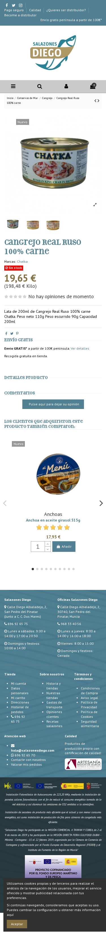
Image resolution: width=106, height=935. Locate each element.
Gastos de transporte (54, 704)
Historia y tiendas (53, 685)
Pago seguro (14, 10)
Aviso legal (89, 698)
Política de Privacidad (89, 704)
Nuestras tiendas (53, 695)
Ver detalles (80, 348)
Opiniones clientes (54, 714)
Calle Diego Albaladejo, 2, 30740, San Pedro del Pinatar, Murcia (78, 612)
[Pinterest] (17, 333)
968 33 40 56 (71, 624)
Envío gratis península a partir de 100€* (71, 20)
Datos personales (20, 690)
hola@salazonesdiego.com (32, 750)
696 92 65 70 (25, 755)
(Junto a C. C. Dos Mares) (22, 616)
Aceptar (17, 924)
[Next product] (98, 100)
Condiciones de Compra (90, 690)
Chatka (22, 261)
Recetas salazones (54, 723)
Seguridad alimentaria (90, 723)
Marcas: (10, 261)
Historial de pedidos (20, 709)
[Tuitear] (11, 333)
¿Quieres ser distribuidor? (66, 10)
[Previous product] (96, 100)
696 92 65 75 (18, 624)
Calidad (35, 10)
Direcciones (20, 702)
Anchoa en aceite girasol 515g (53, 520)
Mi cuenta (18, 683)
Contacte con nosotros (28, 760)
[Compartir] (6, 333)
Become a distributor (20, 15)
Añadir (67, 546)
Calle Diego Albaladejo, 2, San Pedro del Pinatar (25, 609)
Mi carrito (18, 698)
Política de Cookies (89, 714)
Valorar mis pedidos (26, 764)
